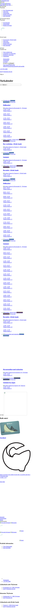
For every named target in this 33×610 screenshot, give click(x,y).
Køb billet (2, 481)
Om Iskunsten (6, 22)
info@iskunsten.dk (7, 597)
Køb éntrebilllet (7, 548)
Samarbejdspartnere (12, 66)
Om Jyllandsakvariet (8, 10)
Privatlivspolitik (20, 66)
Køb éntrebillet (6, 16)
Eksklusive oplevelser (8, 55)
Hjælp (1, 520)
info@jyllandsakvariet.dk (6, 71)
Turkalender (6, 56)
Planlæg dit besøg (7, 14)
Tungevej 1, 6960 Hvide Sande (10, 605)
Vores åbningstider (7, 546)
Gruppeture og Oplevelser (9, 53)
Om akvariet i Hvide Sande (9, 39)
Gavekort (5, 61)
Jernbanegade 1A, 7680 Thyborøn (11, 596)
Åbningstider (6, 13)
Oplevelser (5, 11)
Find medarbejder (7, 65)
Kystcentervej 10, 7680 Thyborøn (11, 587)
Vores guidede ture (7, 52)
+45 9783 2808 (3, 69)
